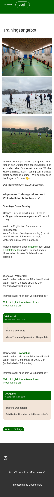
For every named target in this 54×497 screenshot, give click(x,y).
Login (23, 4)
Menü (9, 4)
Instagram (32, 246)
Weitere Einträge (13, 429)
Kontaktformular (11, 250)
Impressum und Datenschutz (27, 484)
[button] (27, 327)
